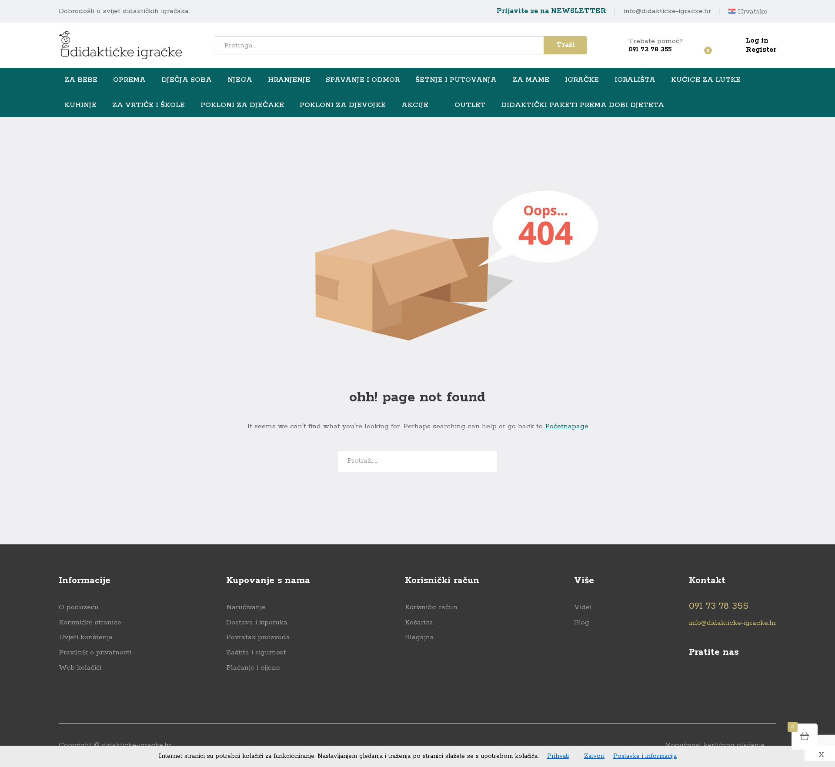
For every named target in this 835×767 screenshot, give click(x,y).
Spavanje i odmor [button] (363, 80)
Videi (582, 607)
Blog (581, 622)
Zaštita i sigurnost (256, 652)
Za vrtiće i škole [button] (148, 105)
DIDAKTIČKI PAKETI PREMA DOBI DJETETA (582, 105)
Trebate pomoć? (655, 41)
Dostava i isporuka (256, 622)
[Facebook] (693, 680)
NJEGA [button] (239, 80)
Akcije (414, 105)
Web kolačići (80, 667)
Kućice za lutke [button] (706, 80)
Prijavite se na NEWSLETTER (551, 11)
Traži (565, 45)
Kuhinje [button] (80, 105)
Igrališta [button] (635, 80)
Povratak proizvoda (258, 637)
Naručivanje (246, 607)
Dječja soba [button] (186, 80)
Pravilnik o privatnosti (95, 652)
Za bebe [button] (80, 80)
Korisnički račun (431, 607)
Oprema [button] (129, 80)
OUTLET (469, 104)
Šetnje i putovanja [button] (456, 80)
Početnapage (566, 426)
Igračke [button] (582, 80)
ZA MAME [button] (530, 80)
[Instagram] (726, 680)
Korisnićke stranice (90, 622)
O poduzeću (79, 607)
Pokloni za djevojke (343, 105)
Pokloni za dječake (242, 105)
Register (761, 49)
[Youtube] (709, 680)
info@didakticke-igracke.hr (667, 11)
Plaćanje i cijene (253, 667)
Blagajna (419, 637)
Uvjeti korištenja (86, 637)
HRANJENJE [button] (289, 80)
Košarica (419, 622)
